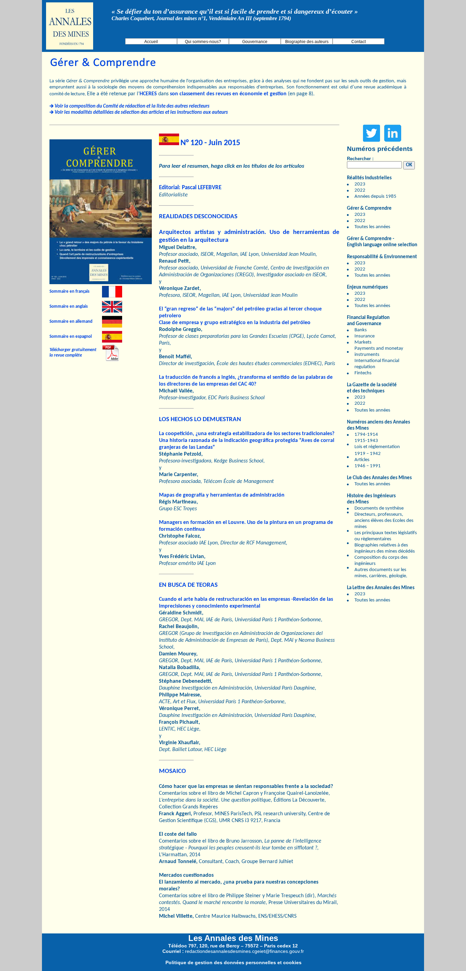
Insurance (364, 336)
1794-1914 (366, 434)
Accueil (151, 41)
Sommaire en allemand (70, 321)
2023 (359, 184)
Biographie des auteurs (307, 41)
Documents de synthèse (379, 508)
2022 (359, 190)
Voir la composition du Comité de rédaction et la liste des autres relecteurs (132, 106)
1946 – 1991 (367, 466)
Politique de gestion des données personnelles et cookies (233, 962)
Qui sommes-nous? (203, 41)
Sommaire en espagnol (70, 336)
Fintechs (363, 373)
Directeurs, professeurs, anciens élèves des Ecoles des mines (383, 520)
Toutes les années (372, 227)
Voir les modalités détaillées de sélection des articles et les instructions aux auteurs (141, 112)
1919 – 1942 (367, 453)
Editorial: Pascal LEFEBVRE (190, 188)
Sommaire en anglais (68, 306)
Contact (358, 41)
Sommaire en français (69, 291)
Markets (363, 342)
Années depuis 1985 (375, 196)
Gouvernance (254, 41)
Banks (360, 330)
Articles (361, 459)
